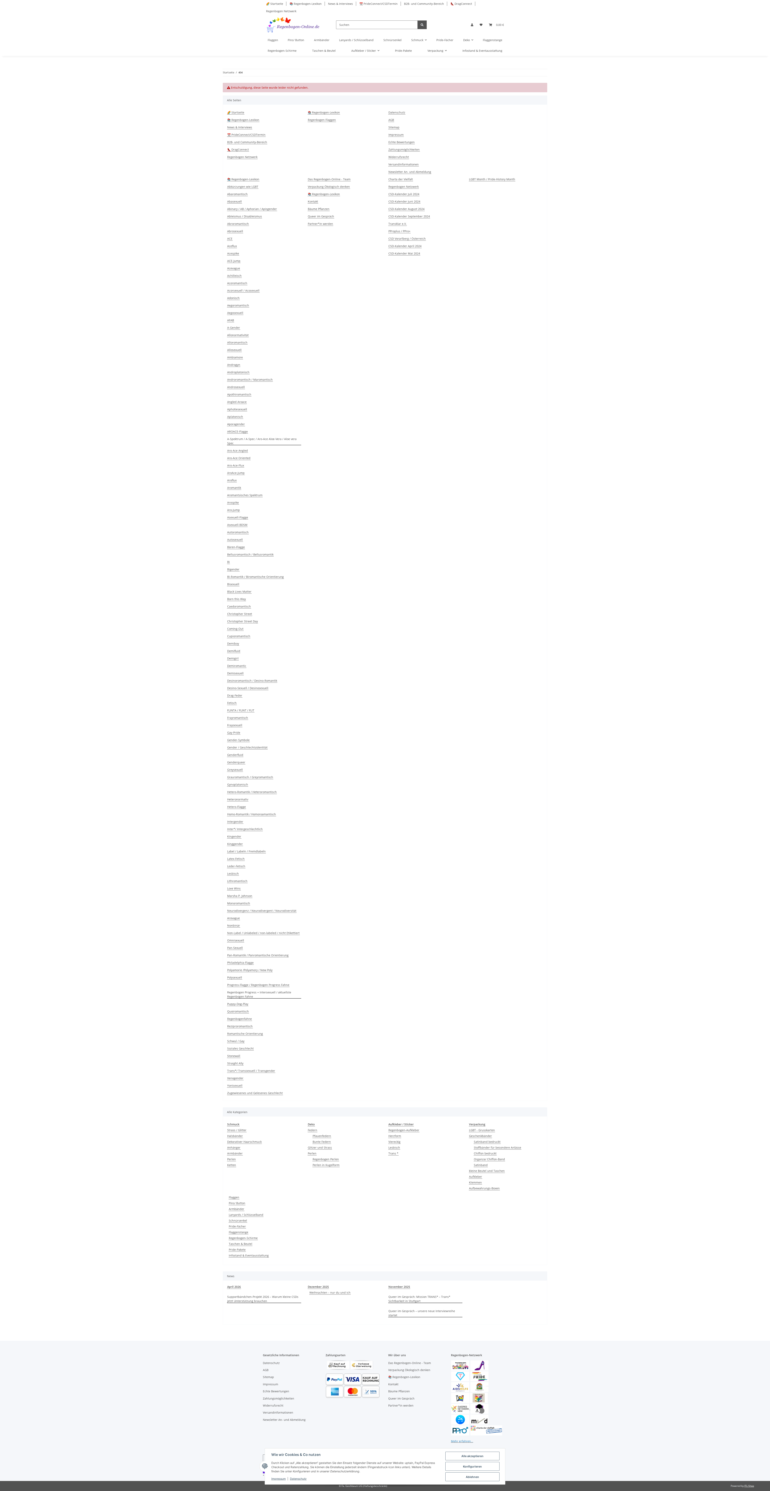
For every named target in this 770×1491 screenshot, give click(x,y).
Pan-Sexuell (235, 948)
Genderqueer (236, 762)
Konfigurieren (472, 1466)
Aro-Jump (233, 510)
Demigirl (233, 658)
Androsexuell (236, 387)
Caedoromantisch (239, 606)
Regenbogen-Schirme (243, 1238)
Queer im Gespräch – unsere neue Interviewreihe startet (421, 1313)
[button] (472, 25)
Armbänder (235, 1153)
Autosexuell (235, 540)
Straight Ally (235, 1063)
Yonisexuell (234, 1085)
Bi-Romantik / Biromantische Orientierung (255, 577)
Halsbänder (235, 1136)
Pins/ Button (237, 1203)
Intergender (235, 822)
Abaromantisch (237, 194)
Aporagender (236, 424)
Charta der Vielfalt (400, 179)
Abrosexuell (235, 231)
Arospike (233, 502)
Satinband (481, 1165)
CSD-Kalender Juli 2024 (403, 194)
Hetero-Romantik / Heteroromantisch (252, 792)
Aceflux (232, 246)
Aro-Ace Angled (237, 450)
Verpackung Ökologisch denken (329, 187)
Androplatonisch (238, 372)
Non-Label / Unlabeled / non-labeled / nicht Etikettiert (263, 933)
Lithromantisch (237, 881)
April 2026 (234, 1287)
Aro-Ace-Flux (235, 465)
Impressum (278, 1478)
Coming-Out (235, 629)
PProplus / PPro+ (399, 231)
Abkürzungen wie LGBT (242, 187)
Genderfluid (235, 755)
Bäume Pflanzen (318, 209)
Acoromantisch (237, 283)
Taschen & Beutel (240, 1244)
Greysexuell (235, 770)
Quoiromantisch (238, 1011)
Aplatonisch (235, 417)
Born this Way (236, 599)
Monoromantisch (238, 903)
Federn (312, 1130)
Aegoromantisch (238, 305)
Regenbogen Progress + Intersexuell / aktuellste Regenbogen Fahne (259, 994)
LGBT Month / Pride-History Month (492, 179)
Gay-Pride (233, 732)
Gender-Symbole (238, 740)
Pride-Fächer (237, 1226)
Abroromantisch (238, 224)
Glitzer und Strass (320, 1147)
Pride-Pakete (237, 1250)
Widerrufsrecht (398, 157)
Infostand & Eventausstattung (249, 1255)
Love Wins (234, 888)
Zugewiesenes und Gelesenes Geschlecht (255, 1093)
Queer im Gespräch (321, 216)
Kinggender (235, 844)
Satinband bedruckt (487, 1142)
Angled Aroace (237, 402)
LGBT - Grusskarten (482, 1130)
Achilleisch (234, 276)
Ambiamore (235, 357)
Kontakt (313, 201)
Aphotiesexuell (237, 409)
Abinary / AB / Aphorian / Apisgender (252, 209)
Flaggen (234, 1197)
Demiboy (233, 643)
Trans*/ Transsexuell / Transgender (251, 1071)
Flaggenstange (238, 1232)
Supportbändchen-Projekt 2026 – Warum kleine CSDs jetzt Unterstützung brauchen (262, 1299)
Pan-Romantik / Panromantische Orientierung (258, 955)
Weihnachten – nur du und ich (330, 1292)
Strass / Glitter (236, 1130)
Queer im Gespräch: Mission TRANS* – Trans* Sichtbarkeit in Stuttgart (419, 1299)
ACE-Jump (233, 261)
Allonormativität (238, 335)
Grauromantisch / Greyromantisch (250, 777)
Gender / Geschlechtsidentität (247, 747)
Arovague (233, 918)
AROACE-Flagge (237, 431)
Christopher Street (239, 614)
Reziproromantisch (240, 1026)
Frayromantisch (237, 718)
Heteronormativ (237, 799)
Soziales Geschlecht (240, 1048)
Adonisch (233, 298)
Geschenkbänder (480, 1136)
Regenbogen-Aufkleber (403, 1130)
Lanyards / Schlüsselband (246, 1215)
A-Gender (233, 328)
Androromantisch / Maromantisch (250, 379)
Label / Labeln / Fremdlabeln (246, 851)
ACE (229, 238)
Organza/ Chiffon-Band (489, 1159)
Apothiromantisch (239, 394)
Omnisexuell (235, 940)
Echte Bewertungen (401, 142)
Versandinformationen (403, 164)
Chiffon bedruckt (485, 1153)
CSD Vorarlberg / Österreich (407, 238)
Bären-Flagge (236, 547)
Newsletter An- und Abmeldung (409, 172)
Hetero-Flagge (236, 807)
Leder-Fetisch (236, 866)
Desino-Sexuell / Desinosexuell (247, 688)
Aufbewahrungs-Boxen (484, 1188)
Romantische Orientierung (245, 1034)
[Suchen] (422, 24)
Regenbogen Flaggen (322, 120)
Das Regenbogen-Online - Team (329, 179)
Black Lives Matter (239, 591)
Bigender (233, 569)
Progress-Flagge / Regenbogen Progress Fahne (258, 985)
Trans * (393, 1153)
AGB (391, 120)
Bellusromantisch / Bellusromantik (250, 554)
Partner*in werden (320, 224)
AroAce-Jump (236, 473)
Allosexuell (234, 350)
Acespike (233, 253)
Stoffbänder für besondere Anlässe (497, 1147)
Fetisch (232, 703)
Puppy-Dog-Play (237, 1004)
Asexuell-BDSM (237, 525)
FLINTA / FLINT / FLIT (240, 710)
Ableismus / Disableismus (244, 216)
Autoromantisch (238, 532)
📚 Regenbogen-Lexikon (306, 4)
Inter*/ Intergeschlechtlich (245, 829)
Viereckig (394, 1142)
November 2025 (399, 1287)
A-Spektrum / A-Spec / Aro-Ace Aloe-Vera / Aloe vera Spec (262, 441)
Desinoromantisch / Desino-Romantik (252, 681)
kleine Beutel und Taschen (487, 1171)
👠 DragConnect (461, 4)
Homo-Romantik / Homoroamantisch (251, 814)
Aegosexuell (235, 313)
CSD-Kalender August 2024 (406, 209)
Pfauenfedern (322, 1136)
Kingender (234, 836)
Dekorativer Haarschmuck (244, 1142)
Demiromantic (236, 666)
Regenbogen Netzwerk (281, 11)
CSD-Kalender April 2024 (404, 246)
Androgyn (233, 365)
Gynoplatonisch (237, 784)
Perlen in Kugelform (326, 1165)
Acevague (233, 268)
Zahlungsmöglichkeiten (404, 149)
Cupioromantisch (238, 636)
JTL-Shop (749, 1486)
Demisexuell (235, 673)
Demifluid (233, 651)
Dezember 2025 (318, 1287)
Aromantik (234, 488)
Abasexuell (234, 201)
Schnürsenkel (238, 1220)
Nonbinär (233, 925)
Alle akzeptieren (472, 1456)
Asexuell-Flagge (237, 517)
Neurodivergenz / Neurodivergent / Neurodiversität (261, 911)
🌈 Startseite (274, 4)
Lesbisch (233, 873)
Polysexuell (234, 977)
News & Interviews (340, 4)
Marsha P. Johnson (239, 896)
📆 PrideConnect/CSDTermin (378, 4)
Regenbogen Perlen (326, 1159)
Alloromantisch (237, 342)
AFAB (230, 320)
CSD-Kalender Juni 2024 (404, 201)
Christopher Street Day (242, 621)
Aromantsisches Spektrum (244, 495)
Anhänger (233, 1147)
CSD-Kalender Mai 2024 (404, 253)
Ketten (231, 1165)
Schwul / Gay (235, 1041)
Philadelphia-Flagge (240, 963)
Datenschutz (298, 1478)
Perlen (231, 1159)
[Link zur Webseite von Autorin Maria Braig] (478, 1398)
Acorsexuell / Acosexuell (243, 290)
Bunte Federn (322, 1142)
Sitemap (393, 127)
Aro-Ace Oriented (238, 458)
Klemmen (475, 1182)
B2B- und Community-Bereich (424, 4)
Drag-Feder (234, 695)
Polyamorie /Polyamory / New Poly (250, 970)
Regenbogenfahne (239, 1019)
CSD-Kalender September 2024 (409, 216)
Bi (228, 562)
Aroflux (232, 480)
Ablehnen (472, 1477)
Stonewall (233, 1056)
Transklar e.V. (397, 224)
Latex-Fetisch (236, 859)
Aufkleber (475, 1177)
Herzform (394, 1136)
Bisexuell (233, 584)
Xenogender (235, 1078)
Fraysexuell (234, 725)
